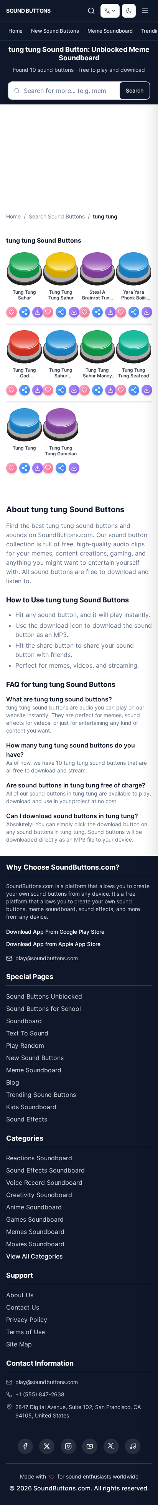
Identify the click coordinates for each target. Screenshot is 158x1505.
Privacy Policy (26, 1319)
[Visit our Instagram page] (68, 1446)
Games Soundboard (35, 1219)
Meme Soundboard (110, 31)
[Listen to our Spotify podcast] (132, 1446)
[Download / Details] (37, 312)
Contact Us (22, 1307)
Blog (12, 1082)
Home (15, 31)
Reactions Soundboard (39, 1158)
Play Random (25, 1045)
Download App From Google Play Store (55, 931)
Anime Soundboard (34, 1207)
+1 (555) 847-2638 (39, 1394)
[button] (24, 269)
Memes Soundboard (35, 1231)
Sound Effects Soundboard (45, 1170)
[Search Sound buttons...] (91, 11)
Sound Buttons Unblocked (44, 996)
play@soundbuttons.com (46, 958)
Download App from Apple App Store (53, 944)
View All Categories (34, 1256)
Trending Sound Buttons (41, 1094)
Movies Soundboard (35, 1244)
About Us (19, 1295)
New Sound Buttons (55, 31)
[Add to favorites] (11, 312)
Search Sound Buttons (57, 216)
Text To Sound (27, 1033)
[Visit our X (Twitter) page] (46, 1446)
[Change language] (110, 11)
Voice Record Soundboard (44, 1182)
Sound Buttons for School (43, 1008)
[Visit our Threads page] (111, 1446)
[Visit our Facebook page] (25, 1446)
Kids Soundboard (31, 1107)
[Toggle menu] (145, 11)
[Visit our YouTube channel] (89, 1446)
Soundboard (24, 1021)
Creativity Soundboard (39, 1195)
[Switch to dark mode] (129, 11)
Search (134, 90)
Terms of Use (25, 1332)
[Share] (24, 312)
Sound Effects (26, 1119)
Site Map (19, 1344)
